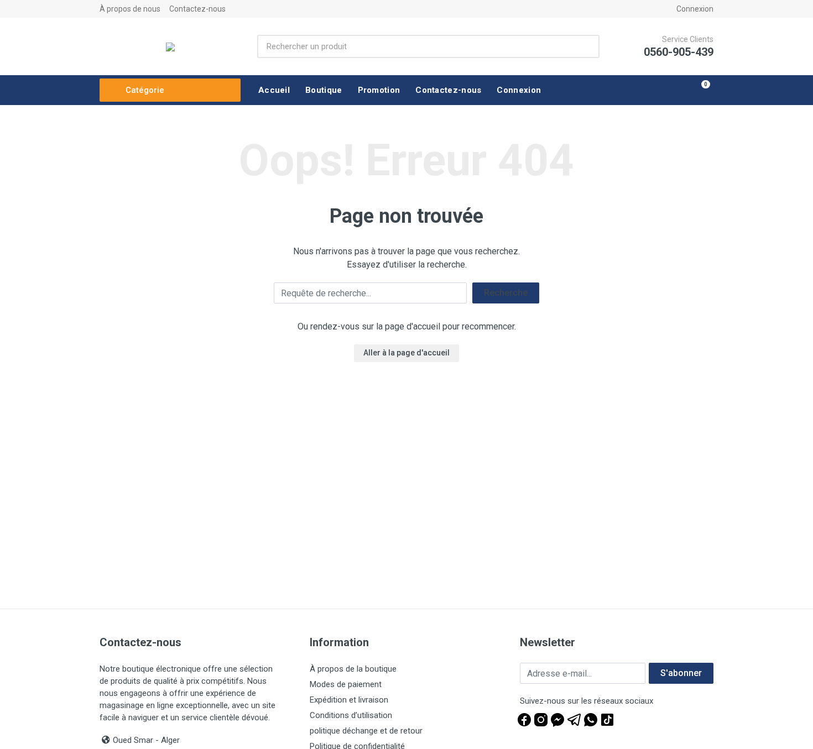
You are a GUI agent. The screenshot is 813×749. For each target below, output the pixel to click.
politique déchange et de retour (366, 731)
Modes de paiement (346, 684)
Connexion (694, 9)
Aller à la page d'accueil (406, 352)
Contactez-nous (197, 9)
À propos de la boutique (353, 669)
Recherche (506, 292)
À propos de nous (130, 9)
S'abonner (681, 673)
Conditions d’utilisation (351, 715)
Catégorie (145, 90)
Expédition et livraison (349, 700)
